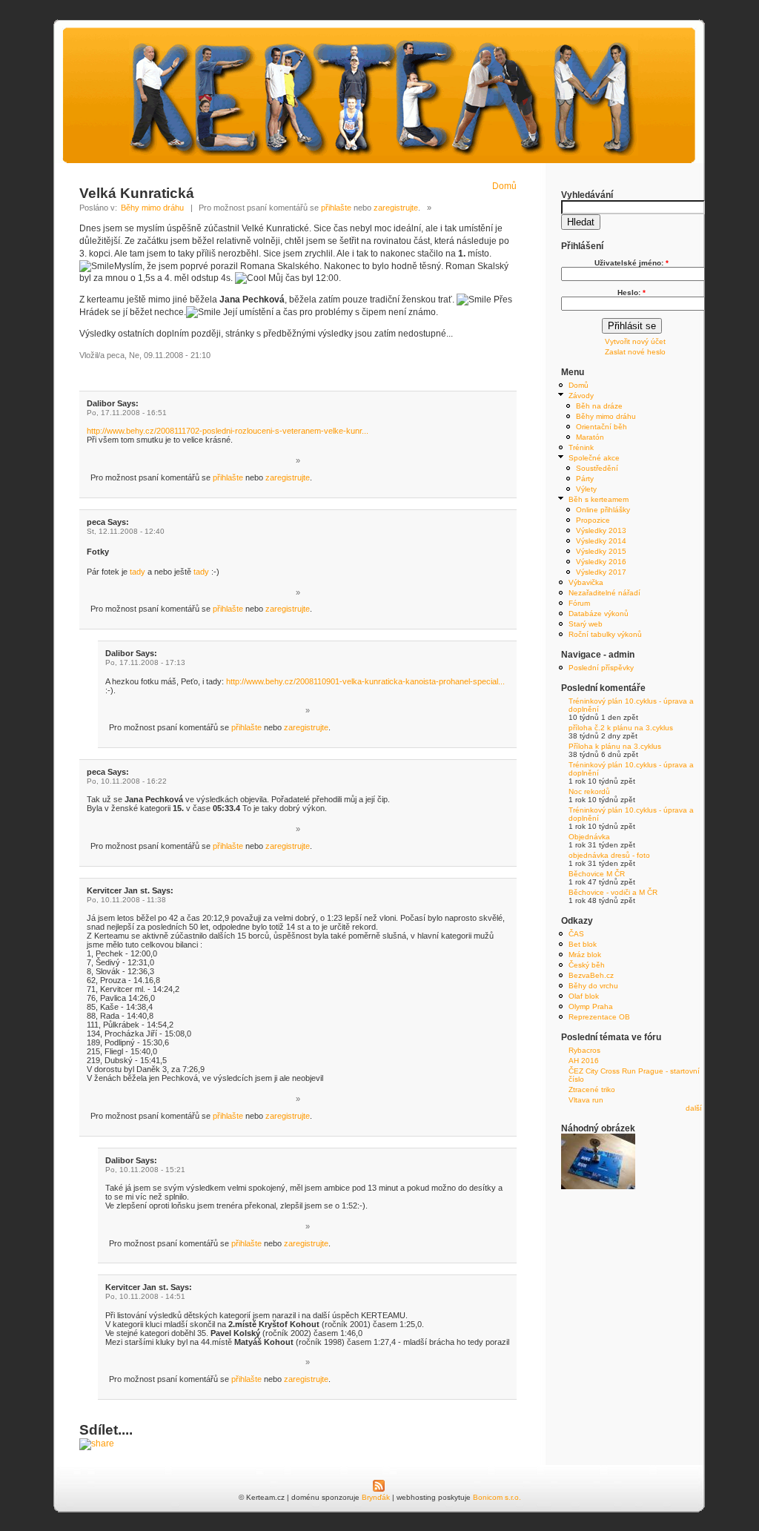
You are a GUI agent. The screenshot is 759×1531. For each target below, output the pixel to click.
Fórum (579, 603)
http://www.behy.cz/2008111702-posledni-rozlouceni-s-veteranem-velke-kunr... (227, 430)
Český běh (587, 965)
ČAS (576, 934)
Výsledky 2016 (601, 562)
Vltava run (586, 1100)
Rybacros (584, 1050)
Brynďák (376, 1497)
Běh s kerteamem (599, 499)
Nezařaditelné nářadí (604, 593)
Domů (504, 186)
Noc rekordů (589, 791)
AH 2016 (584, 1061)
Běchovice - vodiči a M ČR (613, 892)
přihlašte (336, 207)
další (694, 1108)
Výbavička (586, 582)
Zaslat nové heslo (635, 352)
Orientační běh (601, 427)
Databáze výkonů (599, 613)
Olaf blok (584, 996)
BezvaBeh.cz (591, 975)
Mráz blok (585, 954)
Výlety (586, 489)
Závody (581, 395)
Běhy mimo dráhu (152, 207)
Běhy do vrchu (593, 986)
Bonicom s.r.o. (497, 1497)
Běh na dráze (599, 406)
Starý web (586, 624)
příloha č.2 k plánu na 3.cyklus (621, 728)
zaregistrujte (396, 207)
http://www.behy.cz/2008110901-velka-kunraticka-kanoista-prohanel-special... (365, 681)
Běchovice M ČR (597, 874)
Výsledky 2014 (601, 541)
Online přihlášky (603, 510)
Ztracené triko (592, 1089)
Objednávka (589, 837)
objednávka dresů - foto (609, 855)
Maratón (590, 437)
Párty (585, 478)
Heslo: (631, 292)
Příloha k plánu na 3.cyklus (615, 746)
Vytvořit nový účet (635, 341)
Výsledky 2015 (601, 551)
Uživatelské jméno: (631, 263)
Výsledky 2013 (601, 530)
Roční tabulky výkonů (605, 634)
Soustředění (597, 468)
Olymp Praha (591, 1006)
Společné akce (594, 458)
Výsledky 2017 (601, 572)
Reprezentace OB (599, 1017)
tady (137, 571)
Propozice (593, 520)
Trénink (581, 447)
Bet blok (583, 944)
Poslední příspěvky (601, 668)
